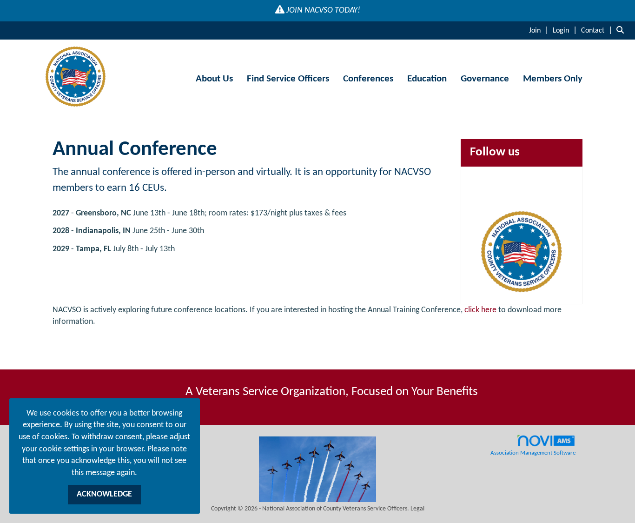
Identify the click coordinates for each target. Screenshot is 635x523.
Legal (417, 509)
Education (427, 79)
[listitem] (540, 30)
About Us (214, 79)
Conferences (368, 79)
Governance (485, 79)
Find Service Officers (288, 79)
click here (480, 310)
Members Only (552, 79)
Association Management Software (532, 453)
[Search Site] (622, 30)
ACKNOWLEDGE (104, 494)
